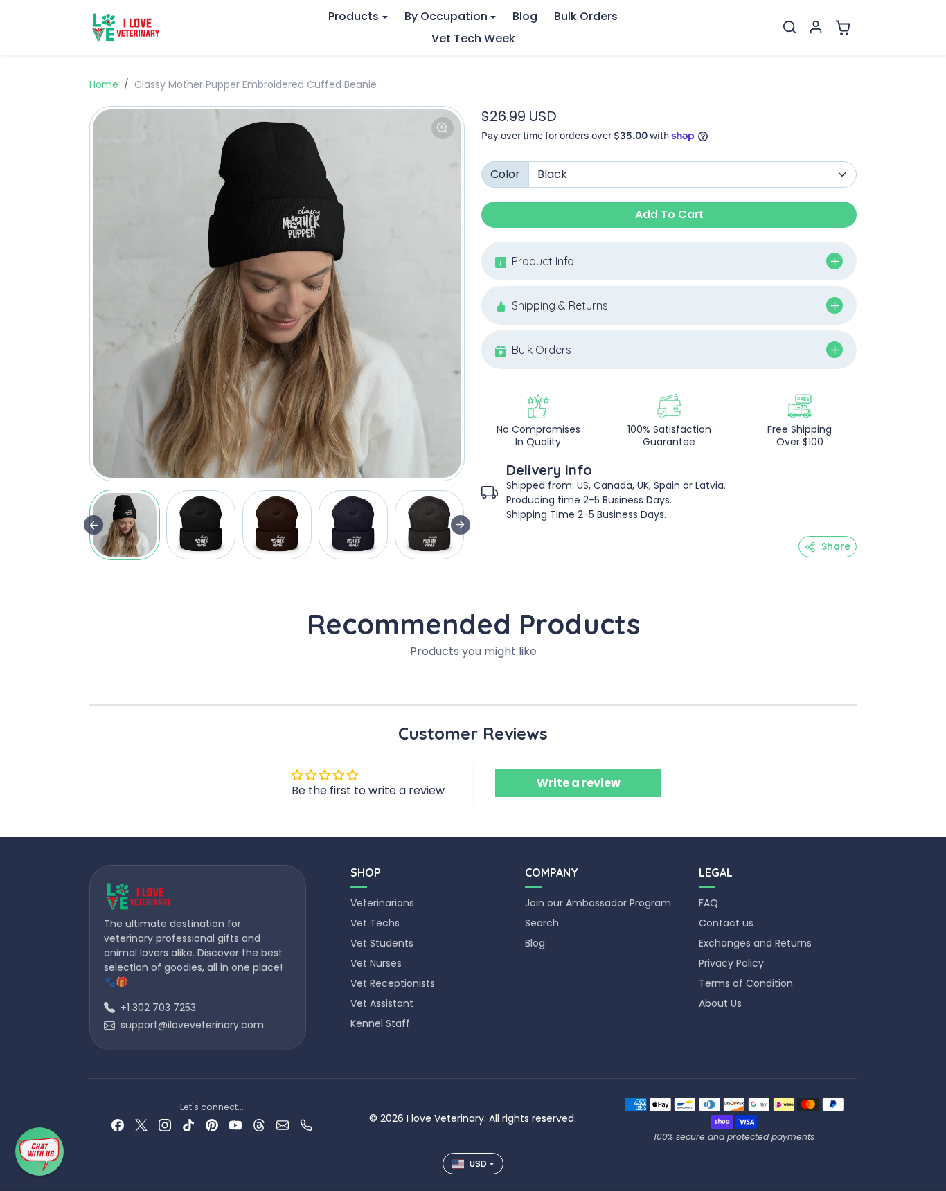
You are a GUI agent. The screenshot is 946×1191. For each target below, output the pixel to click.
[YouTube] (235, 1125)
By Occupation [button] (446, 16)
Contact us (726, 923)
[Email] (282, 1125)
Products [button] (353, 16)
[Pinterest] (212, 1125)
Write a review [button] (579, 783)
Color (505, 174)
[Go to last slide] (93, 525)
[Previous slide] (93, 683)
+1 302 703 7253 (158, 1007)
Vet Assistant (381, 1003)
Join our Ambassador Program (598, 903)
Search (542, 923)
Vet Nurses (376, 963)
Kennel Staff (380, 1023)
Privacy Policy (731, 963)
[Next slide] (460, 525)
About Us (720, 1003)
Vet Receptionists (392, 983)
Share (835, 546)
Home (103, 84)
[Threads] (259, 1125)
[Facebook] (118, 1125)
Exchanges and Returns (755, 943)
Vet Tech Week (473, 38)
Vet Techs (375, 923)
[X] (141, 1125)
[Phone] (306, 1125)
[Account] (816, 27)
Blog (524, 16)
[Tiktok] (188, 1125)
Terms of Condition (746, 983)
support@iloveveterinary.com (192, 1025)
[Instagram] (165, 1125)
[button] (789, 27)
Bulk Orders (586, 16)
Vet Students (381, 943)
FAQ (708, 903)
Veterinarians (382, 903)
